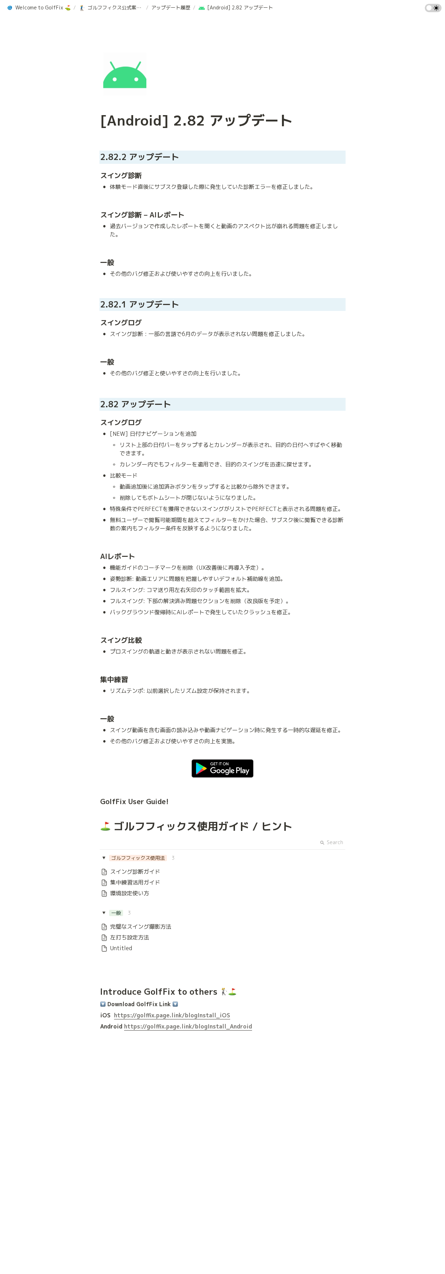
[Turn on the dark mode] (433, 10)
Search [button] (335, 842)
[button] (38, 8)
